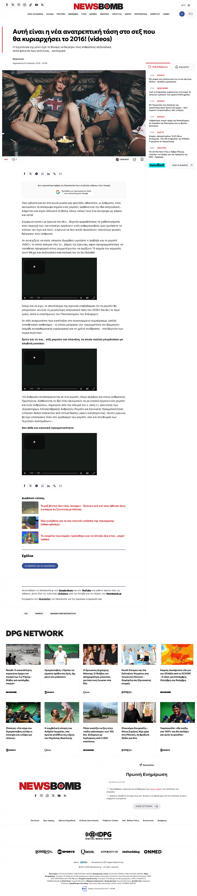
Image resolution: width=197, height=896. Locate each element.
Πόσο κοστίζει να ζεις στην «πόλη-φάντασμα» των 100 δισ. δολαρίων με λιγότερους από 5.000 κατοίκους (98, 735)
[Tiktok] (30, 5)
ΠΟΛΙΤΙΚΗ (61, 14)
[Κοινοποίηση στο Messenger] (36, 173)
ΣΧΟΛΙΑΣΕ (124, 159)
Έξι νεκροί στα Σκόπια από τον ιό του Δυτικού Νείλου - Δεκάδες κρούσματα (170, 80)
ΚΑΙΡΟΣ (128, 14)
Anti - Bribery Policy (130, 821)
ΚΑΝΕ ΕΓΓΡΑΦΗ (144, 806)
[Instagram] (24, 5)
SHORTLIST (155, 14)
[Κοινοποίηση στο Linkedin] (48, 173)
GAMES (166, 14)
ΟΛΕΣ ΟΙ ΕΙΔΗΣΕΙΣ (35, 14)
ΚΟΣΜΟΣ (93, 14)
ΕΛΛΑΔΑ (50, 14)
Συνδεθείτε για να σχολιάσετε (40, 565)
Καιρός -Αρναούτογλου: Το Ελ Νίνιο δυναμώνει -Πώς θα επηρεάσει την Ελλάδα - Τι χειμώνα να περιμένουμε (169, 139)
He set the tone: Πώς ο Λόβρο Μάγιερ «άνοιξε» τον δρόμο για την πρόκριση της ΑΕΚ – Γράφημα (168, 154)
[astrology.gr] (109, 851)
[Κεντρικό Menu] (190, 14)
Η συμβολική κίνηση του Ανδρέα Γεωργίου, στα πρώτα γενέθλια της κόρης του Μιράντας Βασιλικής (59, 733)
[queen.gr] (87, 851)
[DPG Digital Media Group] (98, 835)
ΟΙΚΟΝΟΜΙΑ (73, 14)
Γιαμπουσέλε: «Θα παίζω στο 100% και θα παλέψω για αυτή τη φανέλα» (174, 731)
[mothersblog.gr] (131, 851)
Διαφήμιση (162, 821)
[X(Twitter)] (13, 5)
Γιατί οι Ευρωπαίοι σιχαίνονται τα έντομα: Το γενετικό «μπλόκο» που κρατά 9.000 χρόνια (170, 93)
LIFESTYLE (117, 14)
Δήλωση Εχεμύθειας (67, 821)
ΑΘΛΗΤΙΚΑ (104, 14)
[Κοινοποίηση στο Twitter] (30, 173)
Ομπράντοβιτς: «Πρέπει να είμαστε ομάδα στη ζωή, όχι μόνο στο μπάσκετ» (59, 673)
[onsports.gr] (66, 851)
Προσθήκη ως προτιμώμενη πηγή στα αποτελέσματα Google (76, 192)
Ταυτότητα (35, 821)
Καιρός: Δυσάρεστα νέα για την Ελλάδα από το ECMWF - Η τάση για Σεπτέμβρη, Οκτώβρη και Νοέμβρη (175, 675)
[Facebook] (7, 5)
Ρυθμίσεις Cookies (110, 821)
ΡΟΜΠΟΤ (39, 613)
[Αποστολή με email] (60, 173)
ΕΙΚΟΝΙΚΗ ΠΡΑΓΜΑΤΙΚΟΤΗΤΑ (63, 613)
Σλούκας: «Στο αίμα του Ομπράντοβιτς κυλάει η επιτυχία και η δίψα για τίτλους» (19, 733)
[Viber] (18, 5)
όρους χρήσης (156, 789)
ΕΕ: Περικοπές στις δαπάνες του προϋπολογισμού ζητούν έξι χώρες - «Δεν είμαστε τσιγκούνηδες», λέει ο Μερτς (168, 108)
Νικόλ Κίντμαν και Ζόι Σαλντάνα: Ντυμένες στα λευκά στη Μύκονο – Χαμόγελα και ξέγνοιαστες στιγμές (136, 677)
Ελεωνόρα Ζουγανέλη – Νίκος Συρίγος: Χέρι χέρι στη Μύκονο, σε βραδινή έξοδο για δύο (135, 733)
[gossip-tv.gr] (44, 851)
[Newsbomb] (50, 786)
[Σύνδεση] (182, 14)
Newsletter (45, 599)
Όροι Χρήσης (49, 821)
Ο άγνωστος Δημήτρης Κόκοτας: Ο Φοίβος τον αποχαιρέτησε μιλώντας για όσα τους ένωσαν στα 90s (97, 677)
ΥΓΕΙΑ (83, 14)
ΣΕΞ (26, 613)
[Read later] (142, 159)
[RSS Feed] (42, 5)
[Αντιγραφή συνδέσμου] (134, 159)
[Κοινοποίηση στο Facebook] (24, 173)
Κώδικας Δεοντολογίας (89, 821)
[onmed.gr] (152, 851)
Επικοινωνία (148, 821)
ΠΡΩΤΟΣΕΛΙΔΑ (140, 14)
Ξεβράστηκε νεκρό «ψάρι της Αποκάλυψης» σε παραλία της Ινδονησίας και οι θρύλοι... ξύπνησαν (169, 123)
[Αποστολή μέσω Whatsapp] (42, 173)
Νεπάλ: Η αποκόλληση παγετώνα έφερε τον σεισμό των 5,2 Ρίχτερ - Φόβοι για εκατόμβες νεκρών (19, 677)
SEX (6, 159)
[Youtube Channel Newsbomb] (36, 5)
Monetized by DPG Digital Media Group (107, 862)
